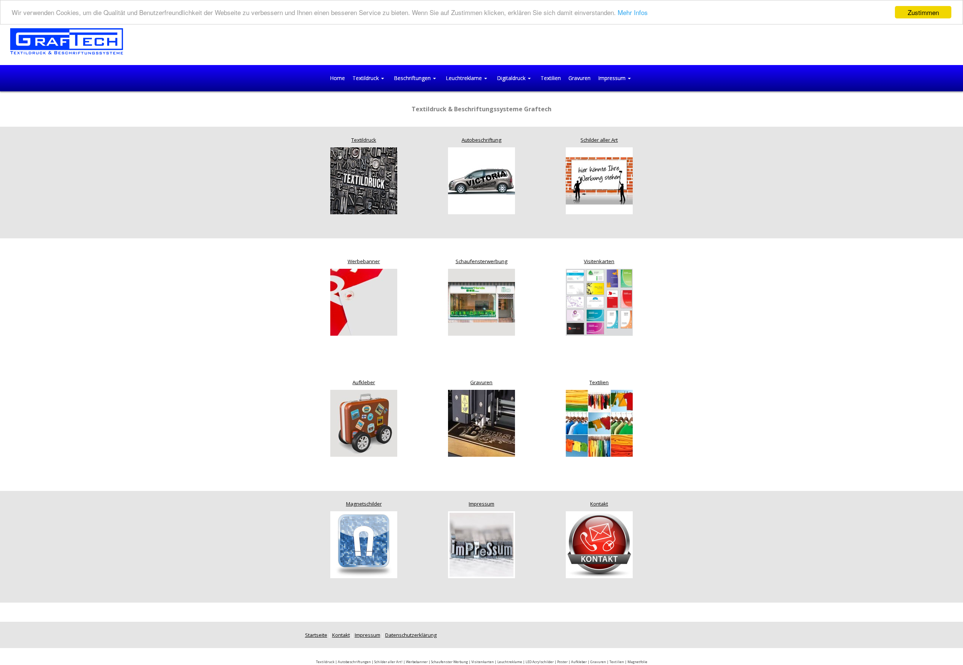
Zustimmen (923, 12)
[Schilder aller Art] (599, 180)
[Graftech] (66, 41)
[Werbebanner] (363, 301)
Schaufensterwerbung (481, 261)
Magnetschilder (364, 503)
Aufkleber (363, 382)
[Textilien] (599, 423)
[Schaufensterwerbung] (481, 301)
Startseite (316, 635)
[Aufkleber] (363, 423)
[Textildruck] (363, 180)
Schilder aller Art (599, 139)
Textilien (599, 382)
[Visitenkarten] (599, 301)
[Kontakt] (599, 544)
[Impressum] (481, 544)
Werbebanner (364, 261)
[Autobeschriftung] (481, 180)
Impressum (481, 503)
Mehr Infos (633, 12)
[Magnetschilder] (363, 544)
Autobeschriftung (481, 139)
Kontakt (599, 503)
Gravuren (481, 382)
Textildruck (363, 139)
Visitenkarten (599, 261)
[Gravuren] (481, 423)
